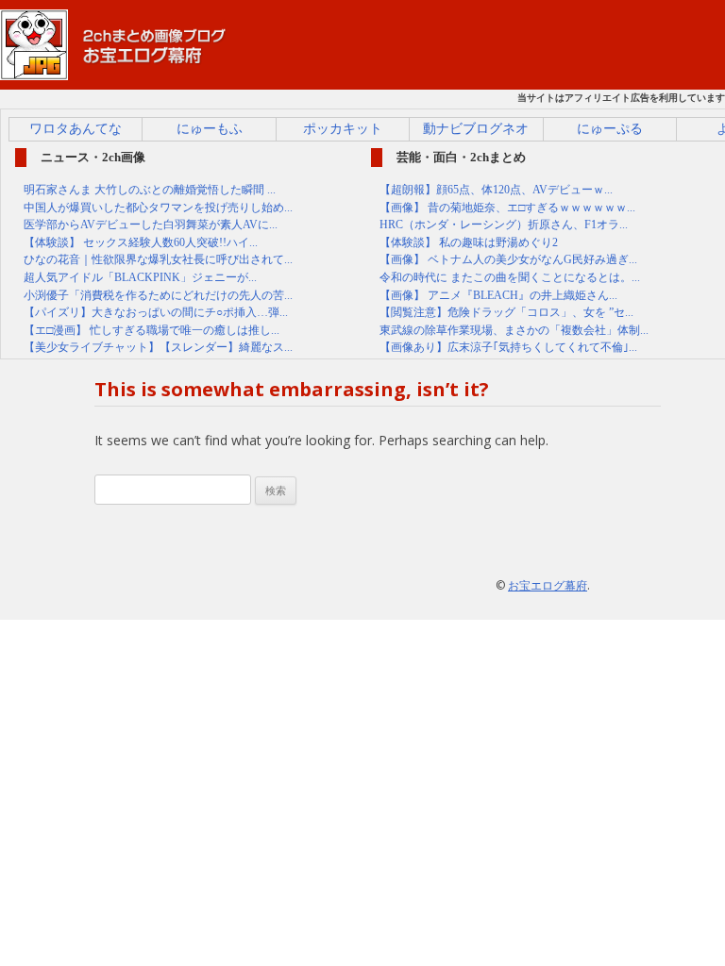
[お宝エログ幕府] (113, 71)
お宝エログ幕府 (547, 585)
